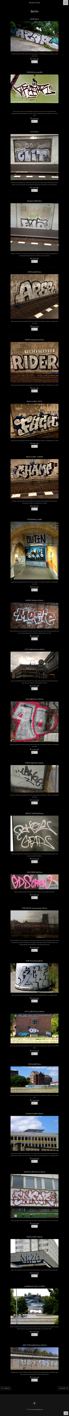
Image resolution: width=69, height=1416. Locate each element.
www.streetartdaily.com (37, 1409)
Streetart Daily (34, 3)
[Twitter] (34, 1403)
